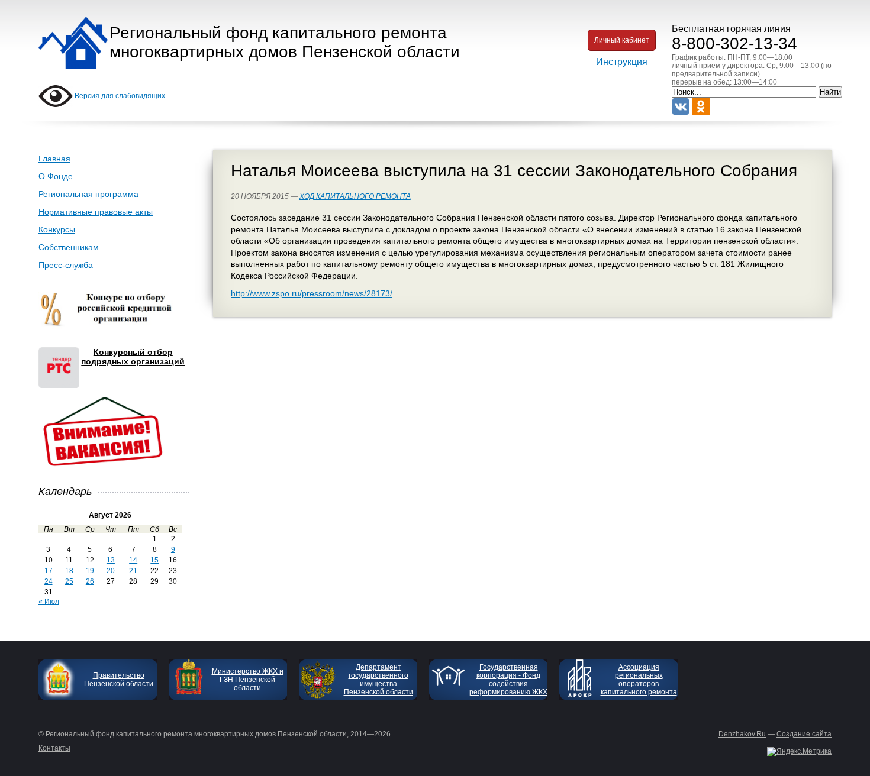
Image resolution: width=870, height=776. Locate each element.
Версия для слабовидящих (119, 96)
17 (48, 571)
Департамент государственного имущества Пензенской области (378, 679)
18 (69, 571)
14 (133, 560)
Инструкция (621, 62)
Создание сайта (804, 734)
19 (90, 571)
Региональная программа (88, 194)
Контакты (54, 748)
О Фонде (55, 176)
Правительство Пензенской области (118, 679)
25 (69, 581)
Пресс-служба (65, 265)
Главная (54, 158)
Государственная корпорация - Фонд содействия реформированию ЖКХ (508, 679)
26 (90, 581)
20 (111, 571)
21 (133, 571)
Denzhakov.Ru (742, 734)
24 (48, 581)
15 (154, 560)
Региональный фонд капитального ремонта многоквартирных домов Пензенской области (284, 42)
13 (111, 560)
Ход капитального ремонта (355, 196)
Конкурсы (56, 229)
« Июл (48, 601)
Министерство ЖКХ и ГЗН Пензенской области (247, 679)
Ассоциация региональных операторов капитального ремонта (639, 679)
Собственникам (68, 247)
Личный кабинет (621, 40)
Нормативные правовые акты (95, 211)
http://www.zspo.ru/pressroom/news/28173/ (311, 293)
